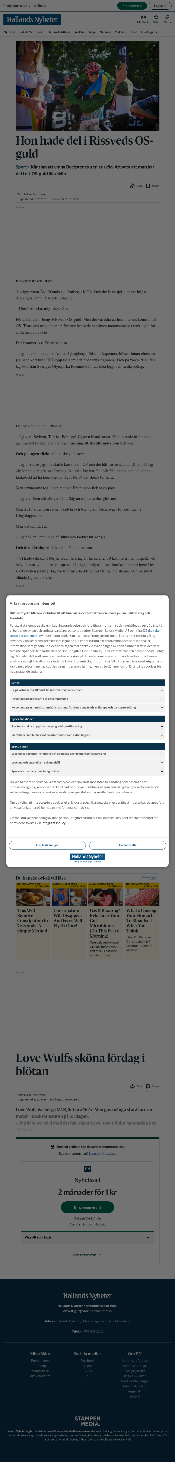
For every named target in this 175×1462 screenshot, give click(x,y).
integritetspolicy (54, 823)
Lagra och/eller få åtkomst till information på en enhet (47, 690)
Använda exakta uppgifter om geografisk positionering (47, 726)
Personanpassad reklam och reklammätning (40, 699)
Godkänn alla (127, 845)
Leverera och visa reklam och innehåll (36, 762)
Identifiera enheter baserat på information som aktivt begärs (51, 735)
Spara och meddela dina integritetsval (36, 771)
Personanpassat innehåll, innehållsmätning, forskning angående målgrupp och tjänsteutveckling (74, 707)
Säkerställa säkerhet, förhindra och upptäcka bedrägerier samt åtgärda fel (59, 754)
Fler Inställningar (47, 845)
